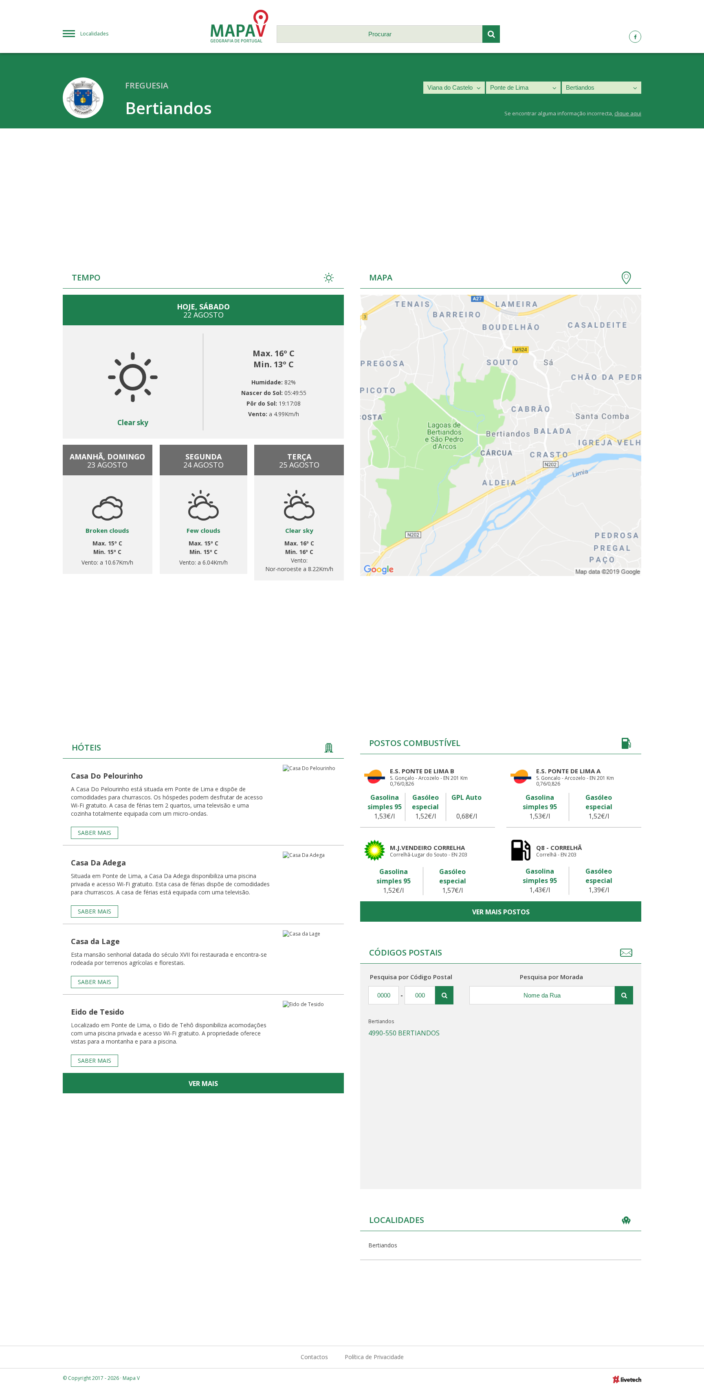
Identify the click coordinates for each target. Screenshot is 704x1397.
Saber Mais (94, 832)
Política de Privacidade (374, 1357)
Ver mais (203, 1083)
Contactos (314, 1357)
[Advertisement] (352, 189)
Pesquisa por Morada (551, 977)
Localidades (94, 33)
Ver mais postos (501, 911)
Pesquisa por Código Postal (411, 977)
